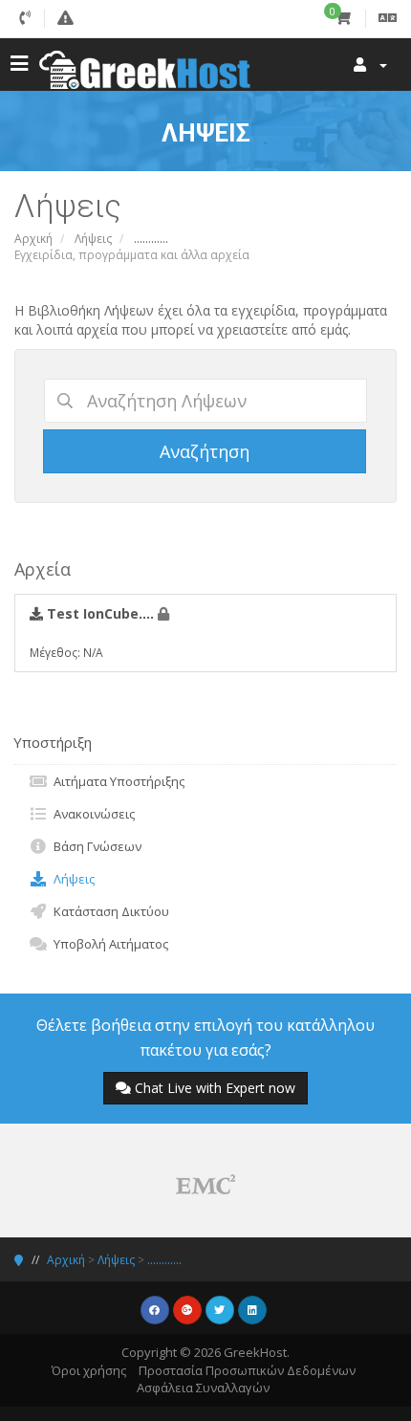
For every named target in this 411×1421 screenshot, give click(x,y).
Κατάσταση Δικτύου (108, 911)
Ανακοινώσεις (91, 813)
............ (164, 1260)
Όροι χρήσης (89, 1370)
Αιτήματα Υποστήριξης (116, 781)
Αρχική (33, 238)
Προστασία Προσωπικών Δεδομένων (247, 1370)
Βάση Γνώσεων (94, 846)
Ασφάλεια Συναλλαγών (203, 1387)
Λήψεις (93, 238)
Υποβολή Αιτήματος (108, 943)
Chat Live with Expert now (215, 1088)
